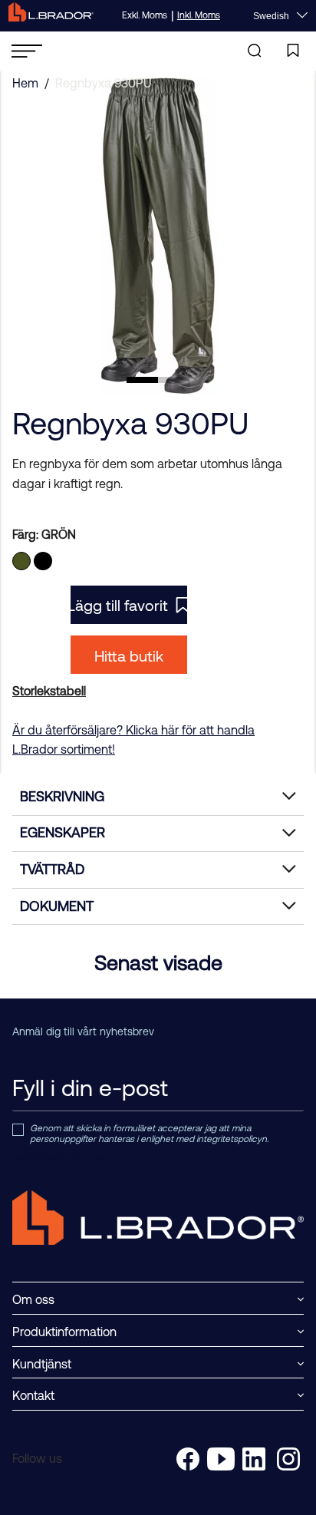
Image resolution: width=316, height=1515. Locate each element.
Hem (25, 83)
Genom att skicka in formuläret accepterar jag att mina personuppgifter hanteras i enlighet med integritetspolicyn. (149, 1134)
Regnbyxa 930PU (103, 83)
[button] (142, 380)
